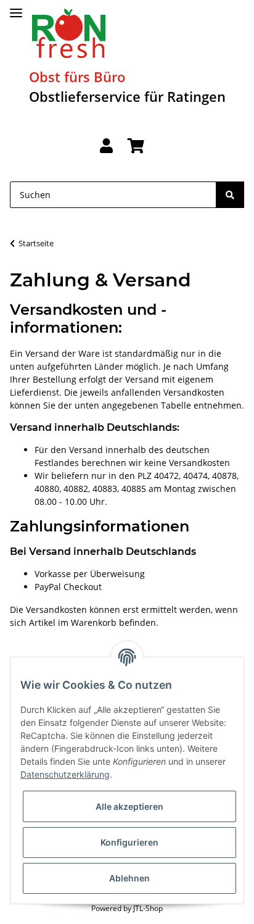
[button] (106, 146)
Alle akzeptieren (129, 806)
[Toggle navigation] (16, 7)
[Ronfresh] (68, 33)
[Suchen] (230, 194)
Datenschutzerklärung (65, 774)
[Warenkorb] (136, 146)
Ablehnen (129, 878)
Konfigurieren (129, 842)
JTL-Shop (148, 908)
